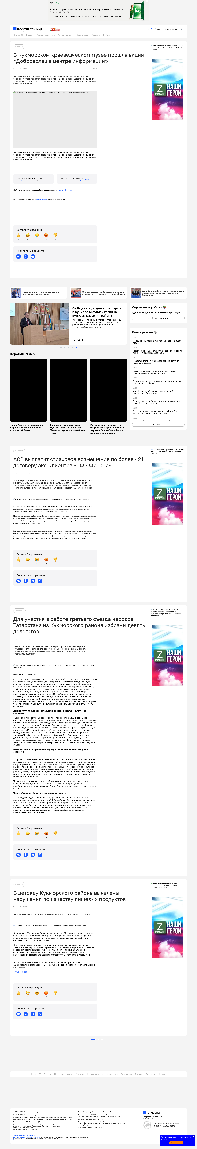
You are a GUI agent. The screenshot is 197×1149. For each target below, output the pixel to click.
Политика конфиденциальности (24, 1140)
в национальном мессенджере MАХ (74, 180)
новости (19, 46)
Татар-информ (20, 971)
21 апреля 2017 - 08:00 (20, 68)
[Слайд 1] (61, 347)
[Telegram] (33, 256)
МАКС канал (41, 199)
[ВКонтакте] (18, 256)
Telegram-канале (25, 180)
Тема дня (19, 610)
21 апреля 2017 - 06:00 (20, 906)
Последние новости (46, 35)
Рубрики (107, 35)
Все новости (158, 425)
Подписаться (176, 1143)
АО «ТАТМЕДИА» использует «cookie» (26, 1137)
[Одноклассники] (26, 256)
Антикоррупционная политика (24, 1135)
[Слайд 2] (64, 347)
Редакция (95, 35)
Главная (29, 35)
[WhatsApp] (40, 581)
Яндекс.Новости (64, 190)
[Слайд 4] (72, 347)
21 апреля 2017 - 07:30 (20, 473)
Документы (151, 1074)
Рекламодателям (65, 35)
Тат (158, 29)
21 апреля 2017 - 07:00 (20, 639)
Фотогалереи (82, 35)
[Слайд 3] (68, 347)
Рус (148, 29)
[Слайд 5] (76, 347)
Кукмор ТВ (18, 35)
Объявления (126, 1074)
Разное (162, 1074)
